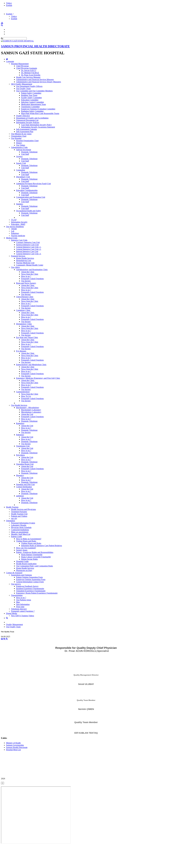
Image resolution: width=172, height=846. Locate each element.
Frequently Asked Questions (32, 279)
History (19, 143)
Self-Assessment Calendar (26, 129)
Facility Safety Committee (31, 98)
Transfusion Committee (30, 107)
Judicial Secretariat (23, 150)
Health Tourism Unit (19, 514)
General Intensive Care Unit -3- (28, 254)
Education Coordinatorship (27, 190)
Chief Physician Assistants (26, 68)
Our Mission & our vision (21, 134)
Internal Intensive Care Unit (27, 251)
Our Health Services (19, 405)
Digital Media (11, 613)
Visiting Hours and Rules (26, 541)
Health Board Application (26, 564)
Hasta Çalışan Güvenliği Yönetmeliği (36, 557)
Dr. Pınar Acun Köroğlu (30, 75)
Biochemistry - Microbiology (27, 407)
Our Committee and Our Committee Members (34, 91)
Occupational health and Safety (28, 211)
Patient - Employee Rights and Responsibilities (34, 552)
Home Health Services (25, 258)
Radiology (20, 423)
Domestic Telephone (29, 152)
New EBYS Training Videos (22, 616)
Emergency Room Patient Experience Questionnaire (37, 593)
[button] (10, 14)
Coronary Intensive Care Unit (28, 242)
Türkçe (9, 3)
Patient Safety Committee (31, 93)
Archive (19, 156)
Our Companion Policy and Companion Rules (34, 566)
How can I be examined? (26, 548)
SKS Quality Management (21, 84)
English (9, 5)
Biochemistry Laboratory (31, 410)
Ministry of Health (13, 743)
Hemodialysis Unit (23, 260)
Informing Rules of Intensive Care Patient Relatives (41, 545)
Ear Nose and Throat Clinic (27, 337)
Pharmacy (20, 475)
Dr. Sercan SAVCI (28, 70)
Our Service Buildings (15, 226)
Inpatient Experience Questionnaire (30, 588)
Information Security (19, 222)
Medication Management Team (33, 104)
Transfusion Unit (22, 446)
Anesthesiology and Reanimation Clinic (32, 269)
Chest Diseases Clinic (24, 297)
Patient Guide (16, 536)
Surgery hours (21, 550)
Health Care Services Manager (28, 77)
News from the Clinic (29, 274)
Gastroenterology (23, 392)
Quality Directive (23, 116)
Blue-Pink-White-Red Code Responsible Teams (40, 113)
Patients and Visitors (19, 516)
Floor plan (20, 607)
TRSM (14, 229)
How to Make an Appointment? (28, 539)
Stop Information (23, 604)
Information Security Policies (27, 122)
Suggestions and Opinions (21, 575)
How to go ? (26, 276)
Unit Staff (25, 154)
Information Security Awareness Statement (38, 127)
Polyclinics (20, 455)
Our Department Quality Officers (29, 86)
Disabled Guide (22, 561)
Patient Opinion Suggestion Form (29, 577)
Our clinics (15, 267)
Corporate (10, 61)
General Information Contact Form (30, 582)
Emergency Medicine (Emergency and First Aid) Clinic (38, 378)
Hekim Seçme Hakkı (29, 559)
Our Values (20, 145)
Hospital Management (20, 64)
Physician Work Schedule (21, 527)
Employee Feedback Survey (27, 586)
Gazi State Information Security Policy (36, 125)
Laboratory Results (18, 525)
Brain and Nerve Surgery (26, 283)
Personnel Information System (23, 523)
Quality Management (14, 624)
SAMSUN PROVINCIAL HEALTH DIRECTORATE (35, 46)
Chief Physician (22, 66)
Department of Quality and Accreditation (32, 118)
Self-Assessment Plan (24, 131)
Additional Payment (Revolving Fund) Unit (33, 183)
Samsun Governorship (15, 745)
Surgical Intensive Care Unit (27, 245)
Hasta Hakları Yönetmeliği (31, 555)
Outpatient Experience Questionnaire (30, 591)
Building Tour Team (29, 95)
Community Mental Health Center (29, 265)
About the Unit (27, 414)
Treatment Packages (19, 512)
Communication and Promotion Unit (30, 197)
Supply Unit (21, 163)
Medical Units (11, 238)
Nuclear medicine (18, 236)
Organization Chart (18, 136)
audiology (20, 496)
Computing (20, 170)
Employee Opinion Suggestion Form (30, 579)
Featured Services (18, 256)
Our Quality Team (23, 88)
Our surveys (16, 584)
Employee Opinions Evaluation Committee (38, 109)
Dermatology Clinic (24, 324)
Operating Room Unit (24, 464)
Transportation (17, 595)
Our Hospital (16, 138)
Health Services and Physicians (23, 509)
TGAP (13, 220)
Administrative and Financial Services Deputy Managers (38, 82)
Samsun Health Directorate (16, 747)
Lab (12, 231)
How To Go (26, 396)
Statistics (19, 204)
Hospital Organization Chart (27, 141)
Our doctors (26, 281)
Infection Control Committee (32, 102)
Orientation (10, 521)
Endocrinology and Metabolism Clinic (31, 364)
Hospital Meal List (13, 750)
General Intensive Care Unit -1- (28, 247)
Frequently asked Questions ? (23, 611)
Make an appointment (19, 532)
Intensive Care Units (19, 240)
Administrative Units (19, 147)
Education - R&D (18, 224)
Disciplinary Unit (23, 177)
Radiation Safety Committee (32, 111)
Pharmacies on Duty (24, 570)
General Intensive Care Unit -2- (28, 249)
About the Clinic (27, 272)
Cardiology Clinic (23, 310)
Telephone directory (19, 609)
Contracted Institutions (20, 530)
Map (18, 602)
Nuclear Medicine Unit (25, 263)
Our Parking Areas (23, 600)
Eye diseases (21, 351)
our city (14, 518)
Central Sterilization (24, 487)
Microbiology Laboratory (31, 412)
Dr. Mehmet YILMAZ (30, 73)
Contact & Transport (14, 573)
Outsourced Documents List (27, 120)
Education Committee (29, 100)
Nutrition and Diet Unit (25, 484)
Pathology (15, 233)
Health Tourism (12, 507)
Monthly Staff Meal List (20, 534)
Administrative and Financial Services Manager (35, 79)
